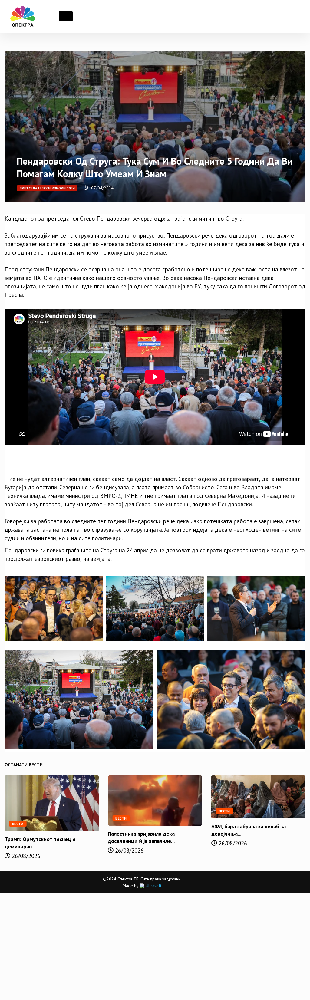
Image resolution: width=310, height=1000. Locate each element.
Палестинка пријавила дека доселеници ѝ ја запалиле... (141, 837)
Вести (17, 824)
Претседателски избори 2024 (47, 188)
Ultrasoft (152, 885)
